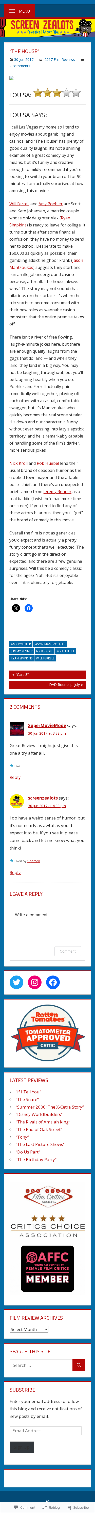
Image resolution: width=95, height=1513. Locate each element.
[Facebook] (53, 982)
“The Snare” (27, 1099)
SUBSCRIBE (22, 1390)
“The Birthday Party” (36, 1159)
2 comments (19, 65)
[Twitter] (16, 982)
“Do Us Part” (28, 1152)
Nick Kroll (18, 463)
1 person (33, 861)
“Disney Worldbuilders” (39, 1114)
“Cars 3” (19, 675)
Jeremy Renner (57, 491)
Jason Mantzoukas (49, 644)
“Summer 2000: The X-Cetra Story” (50, 1107)
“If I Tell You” (28, 1092)
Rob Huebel (48, 463)
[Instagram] (35, 982)
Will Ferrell (19, 204)
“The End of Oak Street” (39, 1129)
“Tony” (22, 1137)
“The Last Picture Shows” (40, 1144)
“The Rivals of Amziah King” (43, 1122)
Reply (15, 777)
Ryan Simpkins (21, 658)
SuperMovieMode (47, 725)
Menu (24, 11)
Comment (68, 951)
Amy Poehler (51, 204)
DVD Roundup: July (44, 685)
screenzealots (43, 798)
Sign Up (22, 1447)
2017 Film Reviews (60, 59)
